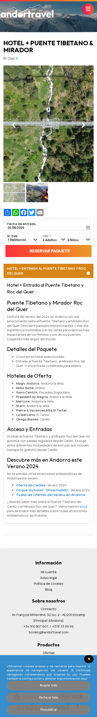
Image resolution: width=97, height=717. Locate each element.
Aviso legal (48, 578)
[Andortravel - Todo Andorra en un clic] (27, 11)
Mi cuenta (48, 572)
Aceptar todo (48, 685)
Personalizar (48, 710)
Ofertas (49, 652)
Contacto (48, 609)
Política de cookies (48, 583)
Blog (48, 589)
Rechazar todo (48, 697)
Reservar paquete (50, 250)
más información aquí (72, 678)
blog (83, 506)
